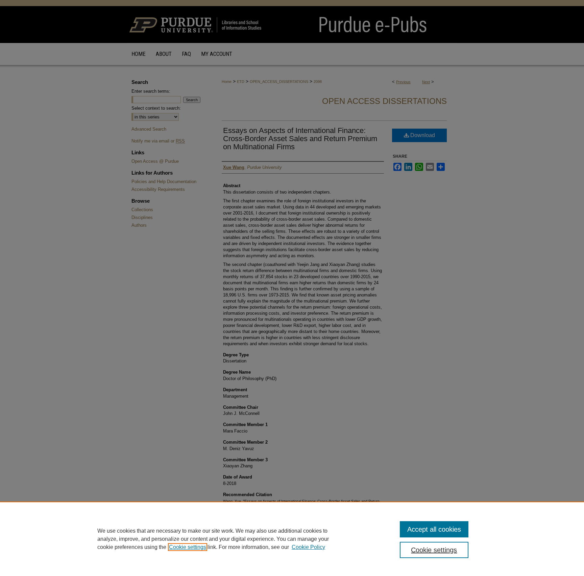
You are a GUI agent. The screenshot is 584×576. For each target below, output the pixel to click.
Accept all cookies (434, 529)
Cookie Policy (308, 547)
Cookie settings (187, 547)
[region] (292, 539)
